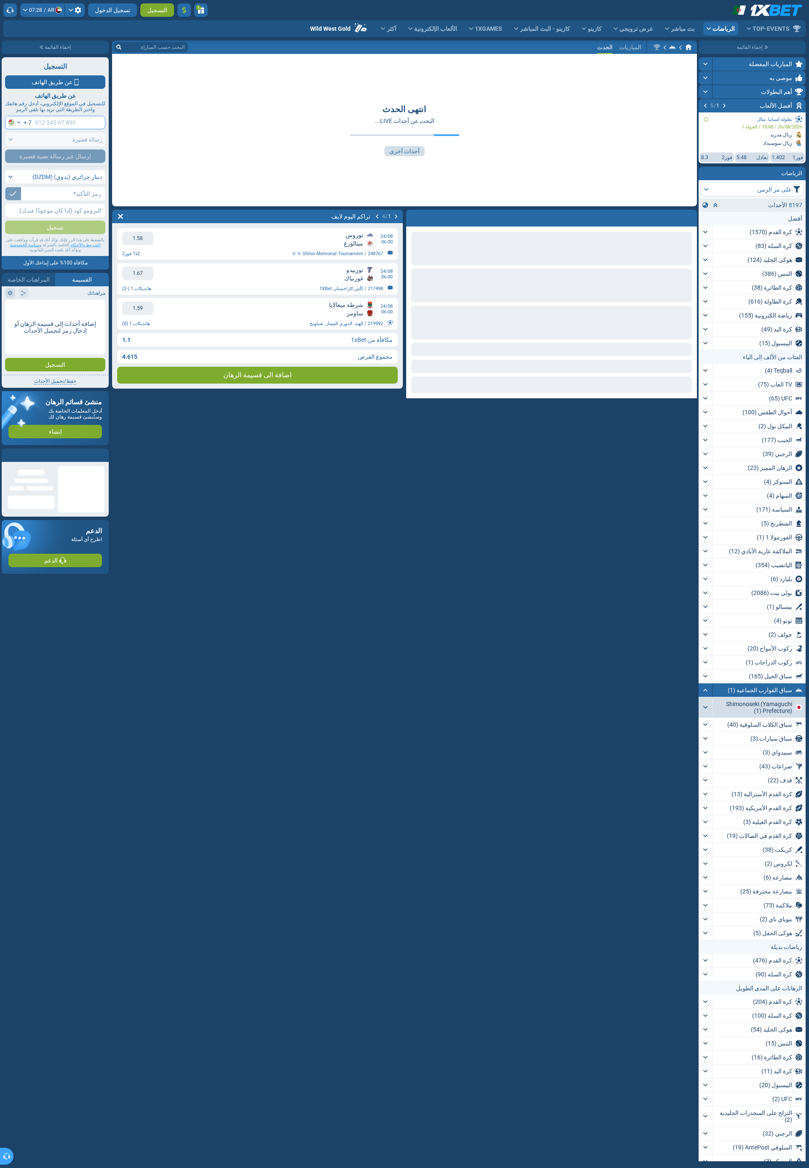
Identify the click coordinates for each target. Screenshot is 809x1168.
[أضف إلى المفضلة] (706, 119)
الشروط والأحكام (85, 245)
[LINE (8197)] (688, 47)
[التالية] (705, 105)
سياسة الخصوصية (25, 245)
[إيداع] (184, 10)
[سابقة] (724, 105)
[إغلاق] (8, 455)
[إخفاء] (706, 690)
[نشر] (706, 64)
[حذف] (415, 216)
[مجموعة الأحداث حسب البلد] (705, 205)
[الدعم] (10, 10)
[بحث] (119, 47)
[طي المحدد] (715, 205)
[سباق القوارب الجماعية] (672, 47)
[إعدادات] (75, 10)
